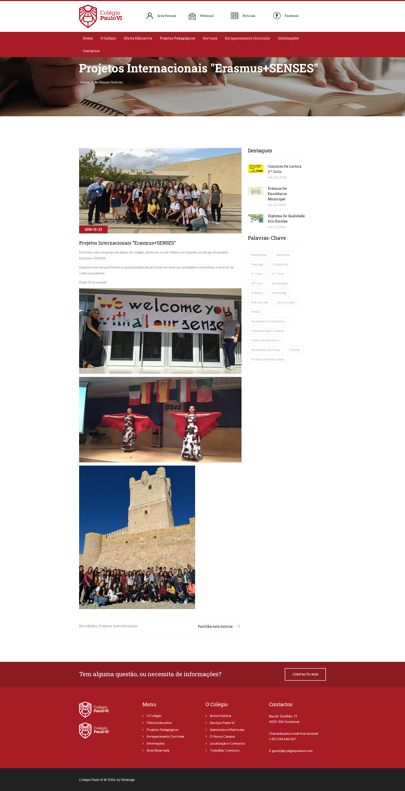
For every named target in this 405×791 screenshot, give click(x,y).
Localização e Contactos (227, 743)
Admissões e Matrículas (227, 729)
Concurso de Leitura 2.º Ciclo (284, 169)
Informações (288, 38)
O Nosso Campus (222, 736)
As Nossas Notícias (108, 82)
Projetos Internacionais (268, 359)
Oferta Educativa (138, 38)
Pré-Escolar (259, 302)
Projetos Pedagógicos (177, 38)
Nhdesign (128, 779)
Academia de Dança (265, 350)
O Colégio (108, 38)
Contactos (91, 51)
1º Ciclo (257, 274)
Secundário (280, 283)
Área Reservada (158, 750)
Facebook (292, 15)
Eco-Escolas (286, 302)
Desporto (283, 255)
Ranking (257, 264)
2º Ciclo (278, 274)
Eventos (257, 293)
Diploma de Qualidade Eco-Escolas (286, 218)
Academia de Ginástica (268, 321)
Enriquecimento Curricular (247, 38)
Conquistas (280, 264)
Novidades (259, 255)
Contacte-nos (305, 674)
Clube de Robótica (265, 340)
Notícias (249, 15)
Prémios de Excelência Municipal (277, 193)
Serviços (210, 38)
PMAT (256, 312)
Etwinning (279, 293)
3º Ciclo (257, 283)
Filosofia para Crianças (267, 331)
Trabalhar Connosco (224, 750)
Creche (294, 350)
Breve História (220, 716)
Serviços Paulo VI (222, 723)
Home (88, 38)
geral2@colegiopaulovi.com (292, 751)
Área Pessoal (166, 15)
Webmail (207, 15)
